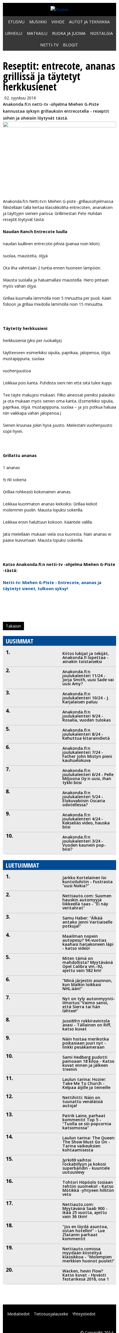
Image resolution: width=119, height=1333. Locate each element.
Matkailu (37, 33)
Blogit (70, 45)
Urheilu (13, 33)
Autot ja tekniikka (89, 21)
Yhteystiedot (84, 1314)
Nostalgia (101, 33)
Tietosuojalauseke (51, 1314)
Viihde (57, 21)
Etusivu (16, 21)
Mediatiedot (18, 1314)
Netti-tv (49, 45)
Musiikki (38, 21)
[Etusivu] (59, 9)
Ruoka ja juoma (68, 33)
